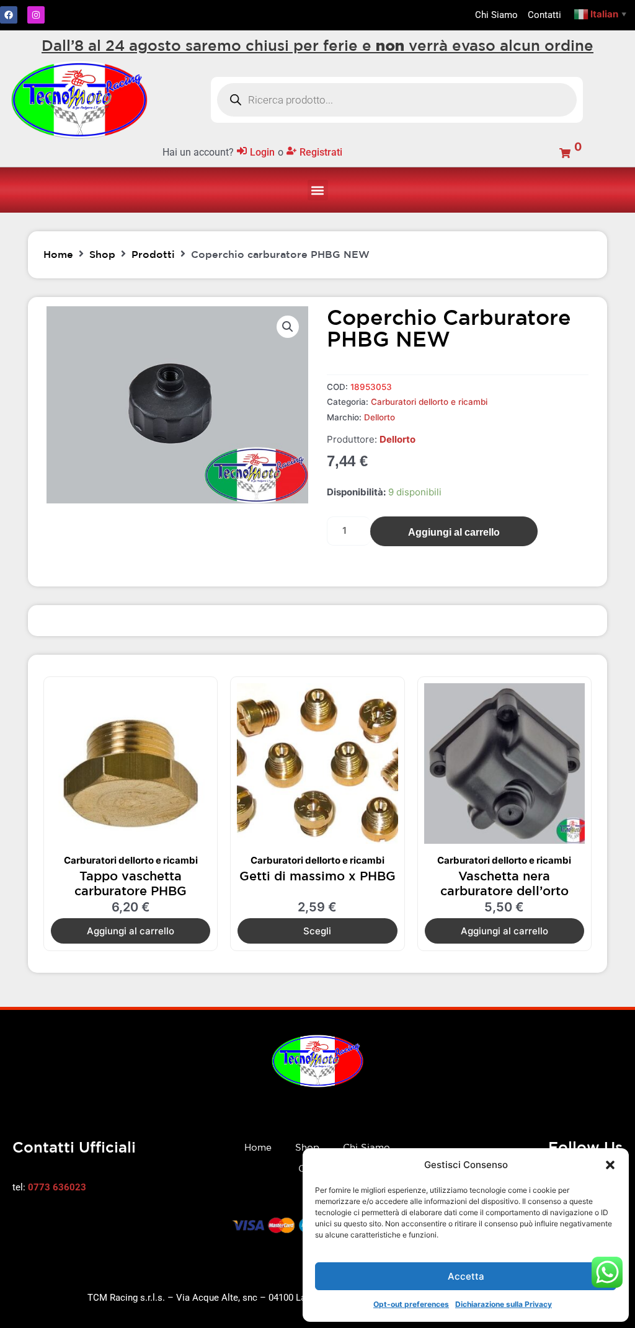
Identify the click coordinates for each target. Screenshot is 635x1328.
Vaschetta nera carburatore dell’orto (504, 883)
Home (58, 254)
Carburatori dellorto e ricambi (429, 402)
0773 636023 (57, 1187)
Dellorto (379, 417)
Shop (102, 254)
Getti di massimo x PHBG (317, 876)
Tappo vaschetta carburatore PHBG (130, 883)
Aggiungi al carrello (454, 532)
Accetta (466, 1276)
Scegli (317, 931)
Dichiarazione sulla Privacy (503, 1304)
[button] (610, 1165)
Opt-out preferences (411, 1304)
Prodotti (153, 254)
